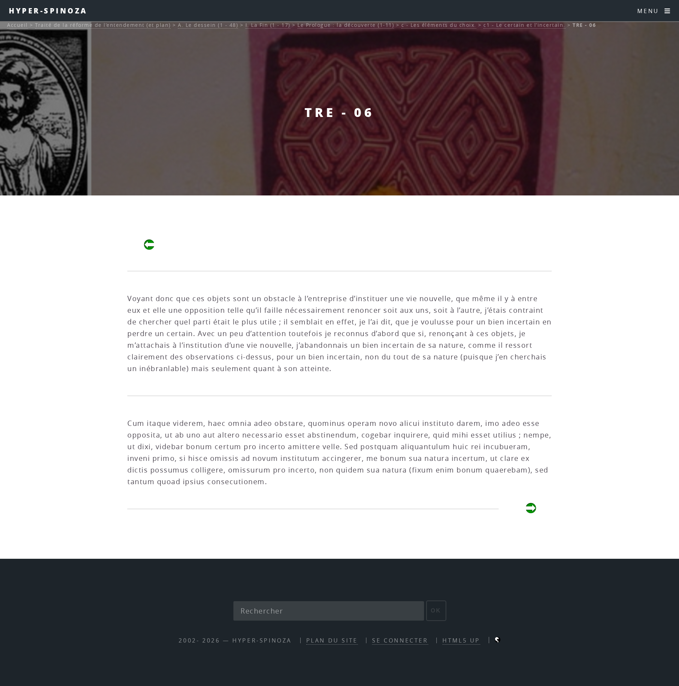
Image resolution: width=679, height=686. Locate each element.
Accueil (17, 25)
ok (436, 611)
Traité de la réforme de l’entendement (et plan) (103, 25)
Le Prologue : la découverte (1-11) (345, 25)
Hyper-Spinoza (48, 11)
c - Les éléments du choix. (438, 25)
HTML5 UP (461, 640)
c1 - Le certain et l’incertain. (524, 25)
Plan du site (332, 640)
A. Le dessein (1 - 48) (208, 25)
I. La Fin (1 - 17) (267, 25)
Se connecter (400, 640)
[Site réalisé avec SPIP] (497, 640)
